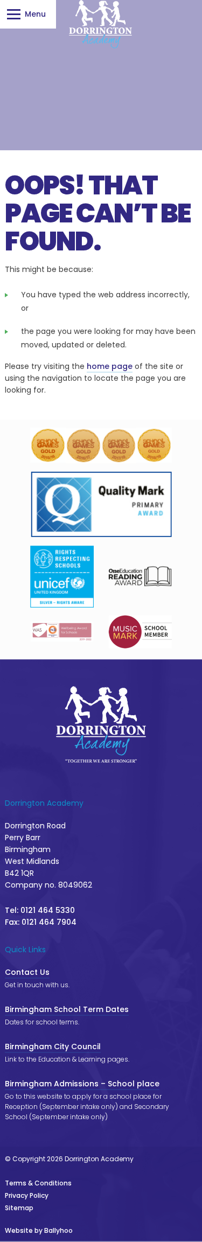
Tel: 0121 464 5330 (40, 910)
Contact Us (27, 972)
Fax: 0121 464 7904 (40, 922)
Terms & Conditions (38, 1183)
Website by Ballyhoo (39, 1230)
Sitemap (19, 1207)
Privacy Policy (26, 1195)
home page (110, 366)
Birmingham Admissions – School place (82, 1083)
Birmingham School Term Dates (67, 1009)
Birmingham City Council (53, 1046)
